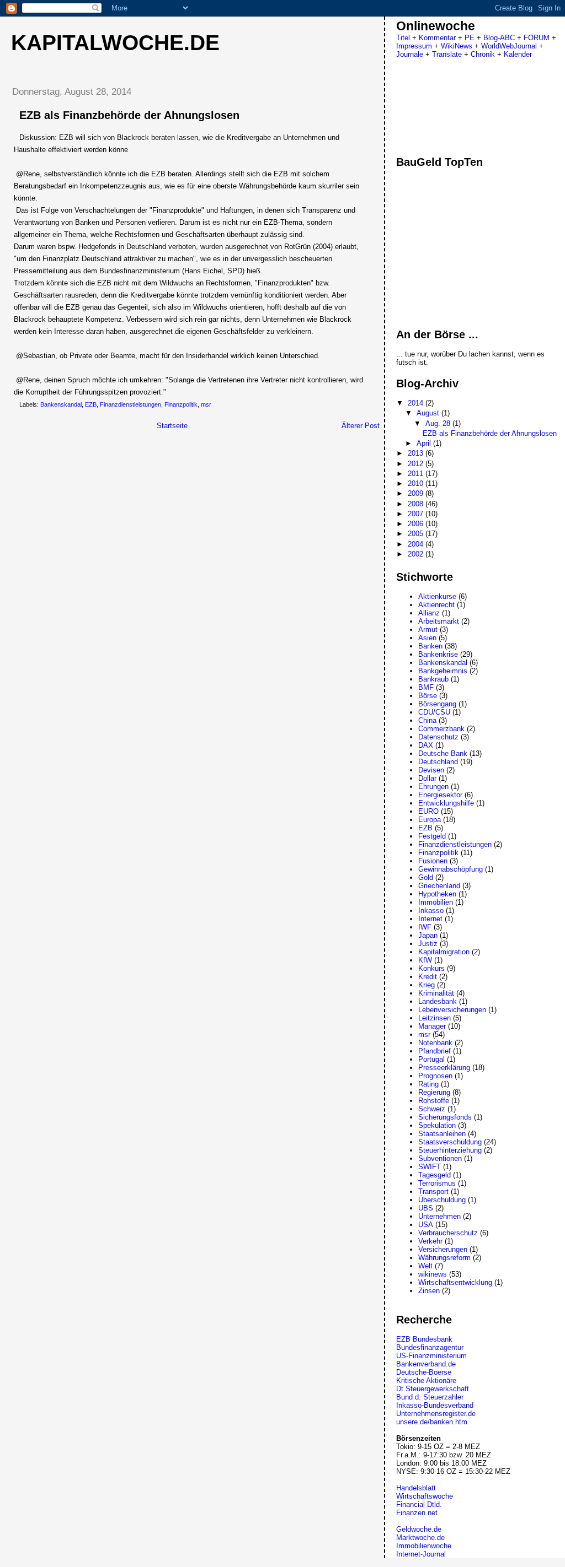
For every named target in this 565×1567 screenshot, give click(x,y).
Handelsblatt (416, 1488)
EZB (91, 404)
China (427, 720)
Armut (428, 629)
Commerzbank (441, 729)
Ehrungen (433, 786)
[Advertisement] (95, 514)
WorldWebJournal (509, 46)
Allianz (429, 613)
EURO (428, 811)
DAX (425, 745)
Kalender (518, 54)
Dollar (427, 778)
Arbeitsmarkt (438, 621)
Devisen (431, 770)
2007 (416, 514)
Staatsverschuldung (450, 1142)
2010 (416, 483)
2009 (416, 493)
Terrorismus (437, 1183)
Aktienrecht (436, 605)
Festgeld (432, 836)
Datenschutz (438, 737)
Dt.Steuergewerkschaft (432, 1389)
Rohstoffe (433, 1100)
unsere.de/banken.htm (431, 1422)
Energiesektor (440, 795)
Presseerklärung (444, 1067)
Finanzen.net (417, 1513)
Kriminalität (436, 993)
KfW (425, 960)
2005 (416, 533)
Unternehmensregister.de (436, 1413)
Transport (433, 1191)
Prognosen (435, 1076)
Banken (430, 646)
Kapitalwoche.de (115, 43)
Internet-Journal (421, 1554)
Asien (427, 638)
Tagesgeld (434, 1175)
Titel (403, 38)
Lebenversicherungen (452, 1010)
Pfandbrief (434, 1051)
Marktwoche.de (420, 1537)
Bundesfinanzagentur (429, 1347)
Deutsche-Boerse (423, 1372)
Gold (425, 877)
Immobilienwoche (423, 1546)
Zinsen (429, 1291)
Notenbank (435, 1043)
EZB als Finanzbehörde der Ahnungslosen (129, 115)
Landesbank (437, 1001)
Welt (425, 1266)
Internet (430, 919)
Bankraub (433, 679)
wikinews (432, 1274)
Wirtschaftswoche (424, 1496)
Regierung (434, 1092)
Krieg (426, 985)
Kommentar (437, 38)
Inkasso (431, 910)
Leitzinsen (434, 1018)
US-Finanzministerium (431, 1356)
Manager (432, 1026)
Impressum (414, 46)
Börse (427, 695)
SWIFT (429, 1167)
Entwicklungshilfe (446, 803)
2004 (416, 544)
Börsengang (437, 704)
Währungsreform (444, 1257)
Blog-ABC (499, 38)
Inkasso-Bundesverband (434, 1405)
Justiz (428, 943)
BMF (426, 687)
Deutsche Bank (442, 753)
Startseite (172, 426)
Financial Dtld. (419, 1504)
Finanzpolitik (181, 404)
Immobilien (435, 902)
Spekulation (437, 1125)
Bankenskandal (61, 404)
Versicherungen (442, 1249)
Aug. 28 (438, 423)
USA (425, 1224)
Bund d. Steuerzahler (429, 1397)
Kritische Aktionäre (426, 1380)
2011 (416, 473)
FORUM (537, 38)
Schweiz (431, 1109)
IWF (424, 927)
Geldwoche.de (418, 1529)
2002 (416, 554)
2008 (416, 504)
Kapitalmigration (444, 952)
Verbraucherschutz (448, 1233)
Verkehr (430, 1241)
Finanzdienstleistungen (130, 404)
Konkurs (431, 968)
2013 (416, 453)
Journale (409, 54)
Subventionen (440, 1158)
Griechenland (439, 886)
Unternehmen (439, 1216)
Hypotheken (437, 894)
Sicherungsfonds (445, 1117)
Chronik (483, 54)
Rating (428, 1084)
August (429, 413)
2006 (416, 524)
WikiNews (456, 46)
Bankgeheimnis (442, 671)
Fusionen (432, 861)
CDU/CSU (434, 712)
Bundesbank (432, 1339)
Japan (428, 935)
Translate (447, 54)
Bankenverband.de (426, 1364)
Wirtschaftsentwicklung (455, 1282)
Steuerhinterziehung (450, 1150)
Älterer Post (361, 426)
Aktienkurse (437, 596)
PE (470, 38)
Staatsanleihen (442, 1134)
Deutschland (438, 762)
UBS (425, 1208)
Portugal (431, 1059)
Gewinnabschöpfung (450, 869)
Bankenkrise (438, 654)
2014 (416, 403)
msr (206, 404)
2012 (416, 464)
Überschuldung (442, 1200)
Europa (429, 819)
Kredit (427, 976)
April (425, 443)
